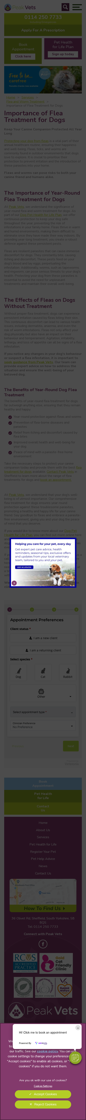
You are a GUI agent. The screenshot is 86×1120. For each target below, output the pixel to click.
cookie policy (47, 1051)
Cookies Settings (43, 1086)
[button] (75, 1057)
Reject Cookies (45, 1104)
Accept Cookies (45, 1094)
